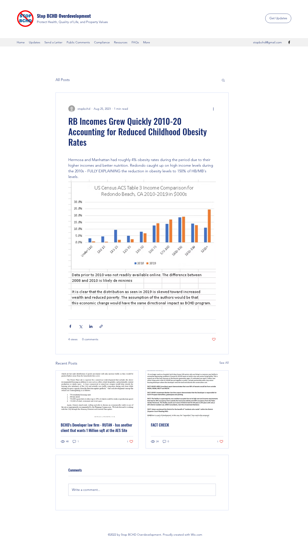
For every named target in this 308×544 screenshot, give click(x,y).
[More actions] (213, 108)
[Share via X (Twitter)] (81, 326)
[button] (223, 80)
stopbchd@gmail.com (267, 42)
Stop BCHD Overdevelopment (64, 15)
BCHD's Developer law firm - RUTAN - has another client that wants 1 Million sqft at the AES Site (96, 427)
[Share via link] (101, 326)
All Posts (63, 79)
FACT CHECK (160, 425)
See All (224, 363)
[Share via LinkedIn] (91, 326)
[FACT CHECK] (187, 394)
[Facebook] (289, 42)
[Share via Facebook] (70, 326)
